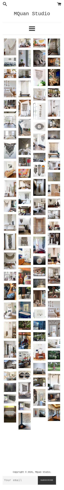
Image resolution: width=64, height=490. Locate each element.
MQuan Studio (32, 14)
